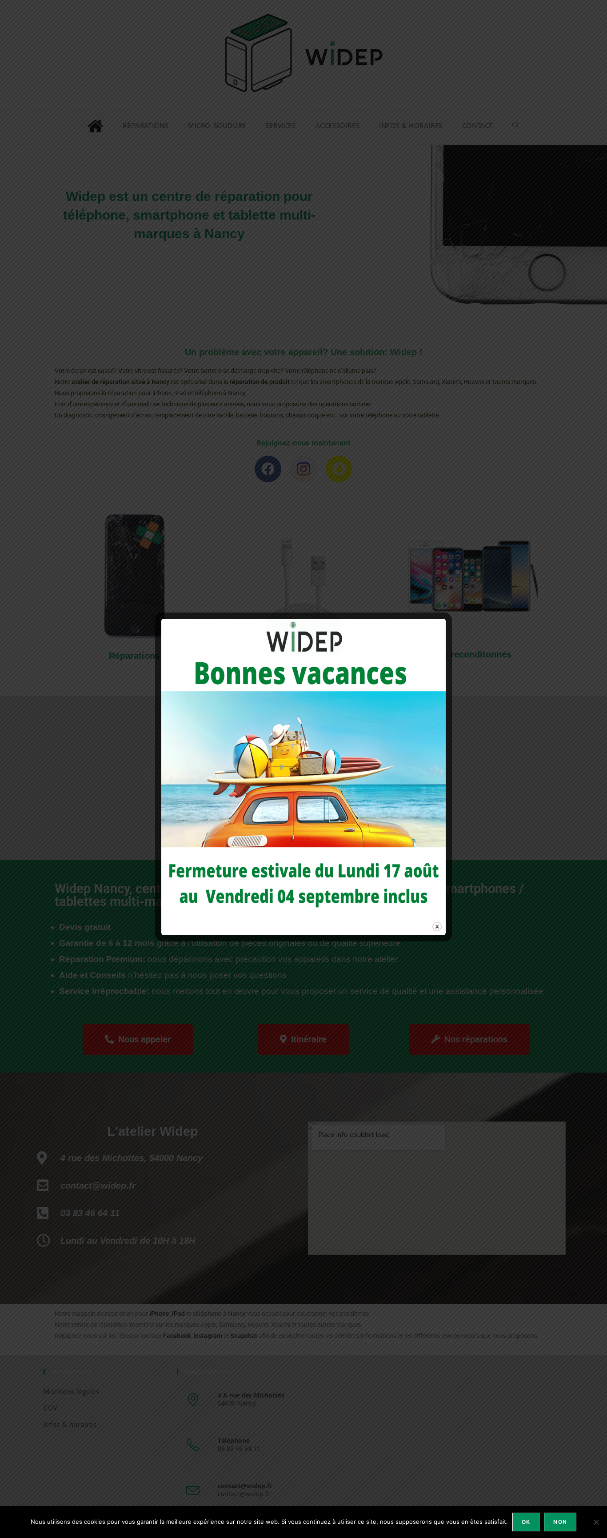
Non (560, 1521)
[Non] (595, 1522)
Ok (526, 1521)
